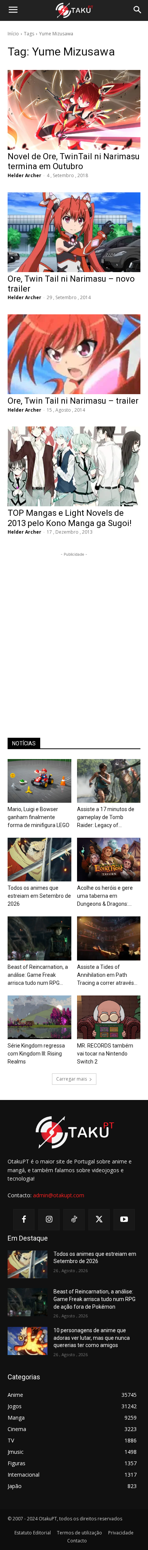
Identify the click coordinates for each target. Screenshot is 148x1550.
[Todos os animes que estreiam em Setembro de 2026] (39, 859)
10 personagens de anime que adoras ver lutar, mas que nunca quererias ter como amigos (92, 1337)
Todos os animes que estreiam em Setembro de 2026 (39, 896)
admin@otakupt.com (58, 1195)
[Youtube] (124, 1219)
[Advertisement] (74, 632)
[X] (99, 1219)
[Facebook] (24, 1219)
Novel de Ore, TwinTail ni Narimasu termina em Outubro (74, 161)
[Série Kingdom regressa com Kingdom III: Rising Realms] (39, 1017)
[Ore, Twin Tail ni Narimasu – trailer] (74, 354)
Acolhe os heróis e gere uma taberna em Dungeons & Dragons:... (105, 896)
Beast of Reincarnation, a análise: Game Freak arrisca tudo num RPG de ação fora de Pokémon (94, 1298)
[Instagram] (49, 1219)
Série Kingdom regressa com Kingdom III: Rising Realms (36, 1054)
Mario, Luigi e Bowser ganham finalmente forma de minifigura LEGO (38, 817)
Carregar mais (71, 1079)
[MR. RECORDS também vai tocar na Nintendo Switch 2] (109, 1017)
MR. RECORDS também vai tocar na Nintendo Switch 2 (105, 1054)
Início (13, 33)
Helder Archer (24, 175)
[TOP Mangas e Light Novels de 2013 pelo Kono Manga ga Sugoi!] (74, 466)
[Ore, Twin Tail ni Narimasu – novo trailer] (74, 232)
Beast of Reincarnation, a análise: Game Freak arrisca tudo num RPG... (38, 975)
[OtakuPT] (74, 10)
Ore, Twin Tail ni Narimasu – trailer (73, 401)
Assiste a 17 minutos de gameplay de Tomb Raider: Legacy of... (105, 817)
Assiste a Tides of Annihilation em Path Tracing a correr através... (107, 975)
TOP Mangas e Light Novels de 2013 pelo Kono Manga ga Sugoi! (70, 518)
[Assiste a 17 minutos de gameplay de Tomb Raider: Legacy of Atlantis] (109, 781)
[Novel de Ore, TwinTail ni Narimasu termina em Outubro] (74, 110)
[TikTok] (74, 1219)
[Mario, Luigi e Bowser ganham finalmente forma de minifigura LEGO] (39, 781)
